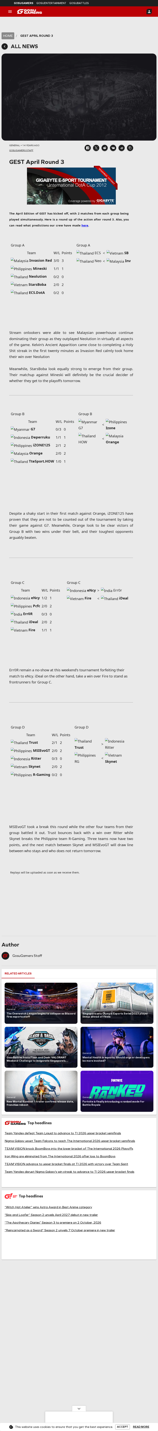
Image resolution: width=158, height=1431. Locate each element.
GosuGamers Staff (27, 956)
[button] (88, 148)
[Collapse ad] (79, 1408)
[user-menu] (149, 11)
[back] (5, 46)
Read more (141, 1426)
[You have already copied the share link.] (130, 148)
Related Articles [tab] (18, 973)
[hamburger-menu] (10, 11)
